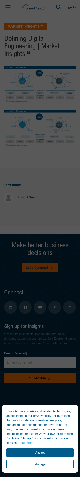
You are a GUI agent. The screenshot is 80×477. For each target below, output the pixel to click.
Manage (40, 464)
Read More (25, 442)
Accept (40, 452)
